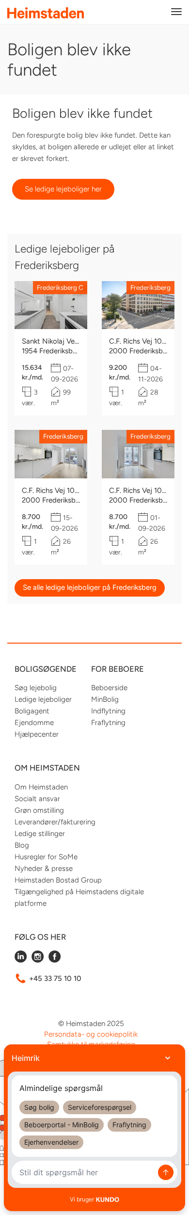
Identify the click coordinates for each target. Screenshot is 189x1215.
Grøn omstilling (39, 810)
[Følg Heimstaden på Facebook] (54, 960)
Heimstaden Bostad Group (58, 880)
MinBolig (105, 699)
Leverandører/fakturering (55, 822)
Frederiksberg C (60, 287)
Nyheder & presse (44, 868)
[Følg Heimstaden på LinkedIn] (21, 960)
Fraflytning (108, 722)
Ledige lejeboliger (43, 699)
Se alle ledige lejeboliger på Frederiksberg (90, 587)
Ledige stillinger (40, 833)
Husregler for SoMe (46, 856)
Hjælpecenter (37, 734)
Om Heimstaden (41, 787)
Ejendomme (34, 722)
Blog (22, 845)
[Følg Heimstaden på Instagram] (38, 960)
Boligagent (32, 711)
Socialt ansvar (37, 798)
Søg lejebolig (36, 687)
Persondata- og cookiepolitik (91, 1034)
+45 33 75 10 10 (55, 978)
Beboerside (109, 687)
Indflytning (108, 711)
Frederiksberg (150, 287)
